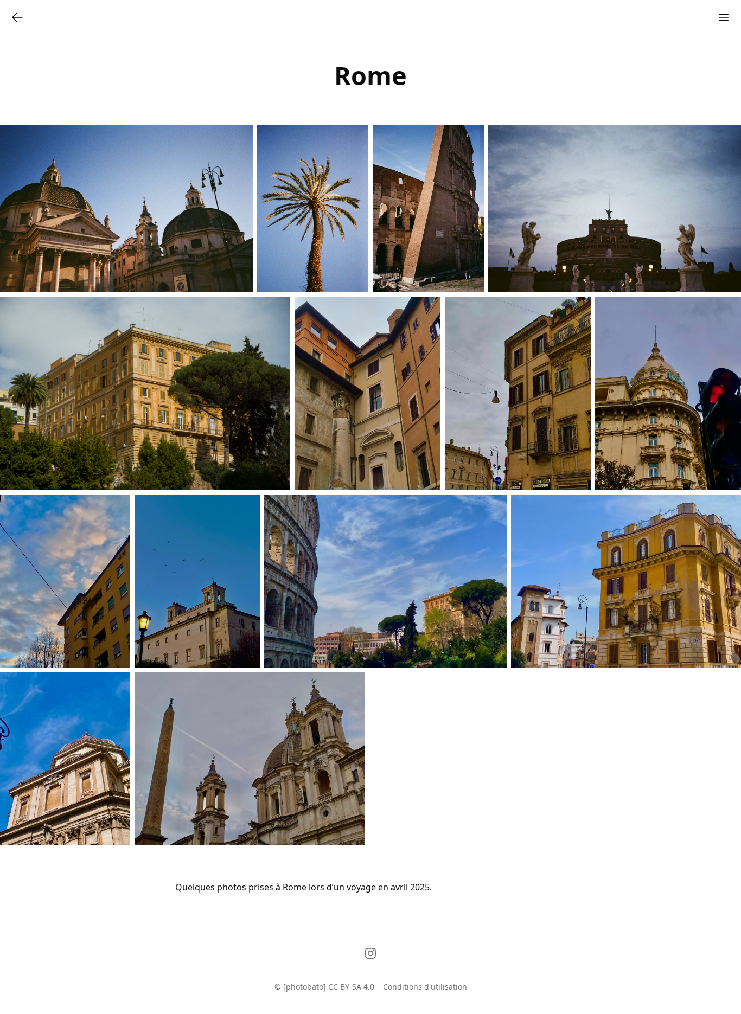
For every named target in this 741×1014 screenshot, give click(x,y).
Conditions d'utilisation (425, 986)
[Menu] (724, 17)
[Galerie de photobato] (17, 17)
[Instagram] (370, 953)
